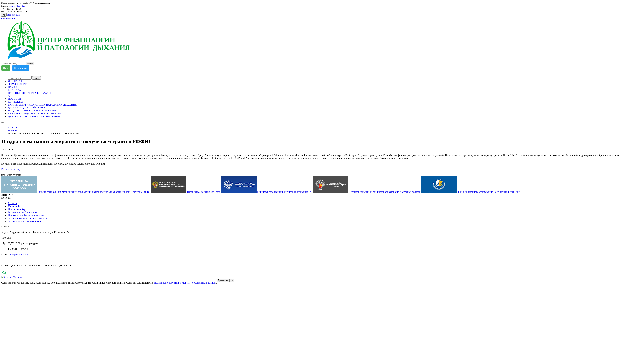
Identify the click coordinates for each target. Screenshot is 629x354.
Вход (6, 68)
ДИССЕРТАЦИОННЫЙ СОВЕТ (26, 107)
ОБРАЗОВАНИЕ (17, 84)
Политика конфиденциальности (26, 215)
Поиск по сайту (16, 209)
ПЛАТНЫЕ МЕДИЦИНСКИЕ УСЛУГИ (31, 92)
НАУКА (12, 87)
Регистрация (21, 68)
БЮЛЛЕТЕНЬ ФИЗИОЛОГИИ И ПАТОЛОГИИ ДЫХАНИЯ (42, 104)
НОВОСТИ (14, 98)
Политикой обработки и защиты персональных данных (185, 282)
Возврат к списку (11, 169)
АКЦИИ (13, 95)
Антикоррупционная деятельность (27, 218)
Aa (4, 15)
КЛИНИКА (14, 89)
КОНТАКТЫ (15, 101)
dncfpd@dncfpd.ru (19, 254)
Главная (12, 127)
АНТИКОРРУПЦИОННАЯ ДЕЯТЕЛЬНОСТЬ (34, 113)
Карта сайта (14, 206)
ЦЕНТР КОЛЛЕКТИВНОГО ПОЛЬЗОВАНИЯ (34, 116)
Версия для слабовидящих (22, 212)
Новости (13, 130)
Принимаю (223, 280)
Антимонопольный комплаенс (25, 221)
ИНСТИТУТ (15, 81)
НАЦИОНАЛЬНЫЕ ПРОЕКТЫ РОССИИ (32, 110)
